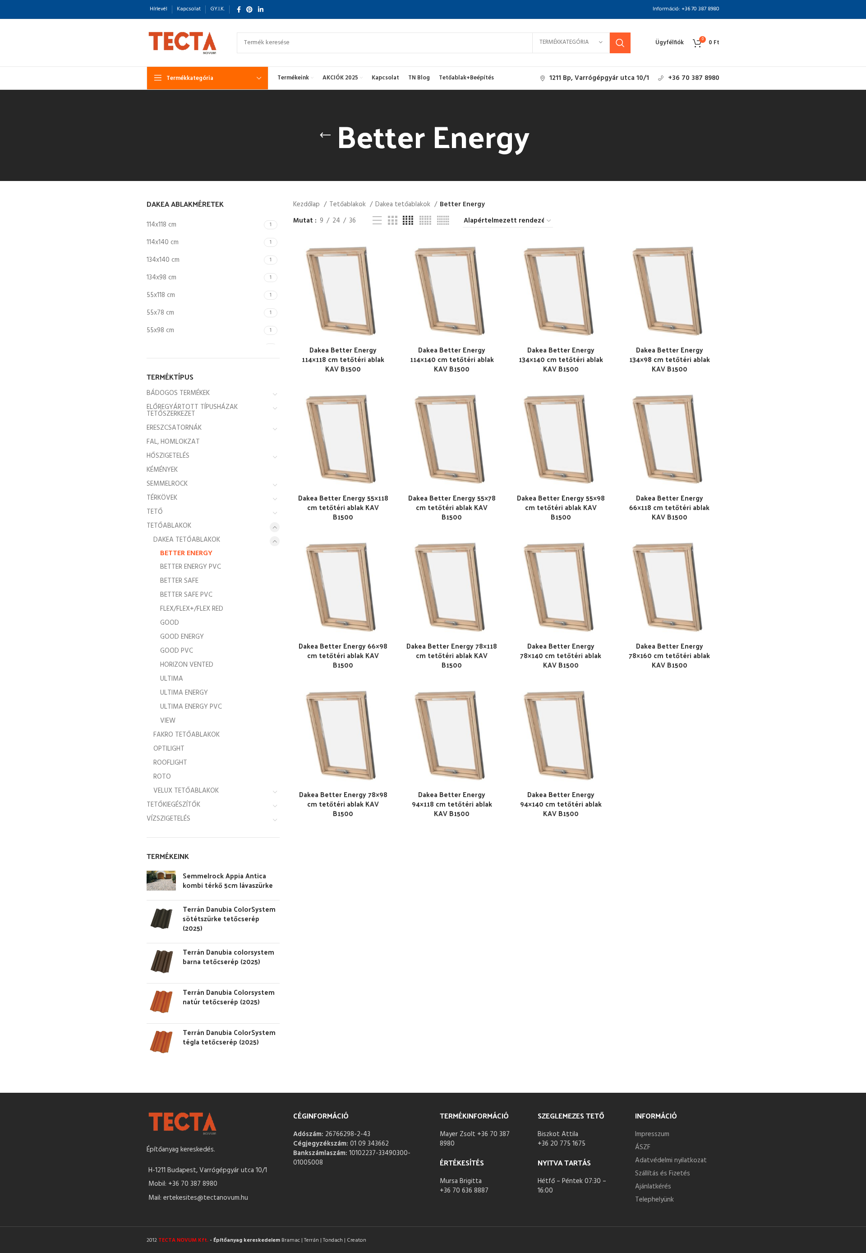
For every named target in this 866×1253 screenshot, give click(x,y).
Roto (162, 776)
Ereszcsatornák (174, 427)
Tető (155, 511)
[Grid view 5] (425, 220)
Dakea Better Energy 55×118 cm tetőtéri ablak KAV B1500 (343, 507)
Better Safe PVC (186, 594)
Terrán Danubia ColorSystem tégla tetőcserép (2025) (229, 1036)
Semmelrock (167, 483)
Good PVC (176, 650)
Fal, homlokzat (173, 441)
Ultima (171, 678)
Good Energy (182, 636)
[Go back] (325, 135)
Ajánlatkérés (653, 1186)
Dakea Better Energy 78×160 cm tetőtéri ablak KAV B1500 (669, 655)
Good (169, 622)
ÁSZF (642, 1147)
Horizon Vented (186, 664)
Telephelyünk (654, 1199)
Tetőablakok (169, 525)
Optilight (168, 748)
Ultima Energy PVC (191, 706)
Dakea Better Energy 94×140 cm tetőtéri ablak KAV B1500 (561, 803)
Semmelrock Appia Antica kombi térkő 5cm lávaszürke (228, 880)
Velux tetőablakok (186, 790)
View (167, 720)
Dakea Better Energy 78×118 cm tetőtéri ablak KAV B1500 (451, 655)
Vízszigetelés (168, 818)
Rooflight (170, 762)
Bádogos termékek (178, 393)
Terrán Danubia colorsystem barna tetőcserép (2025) (228, 956)
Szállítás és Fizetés (662, 1173)
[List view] (377, 220)
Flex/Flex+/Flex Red (191, 608)
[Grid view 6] (443, 220)
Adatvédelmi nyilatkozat (671, 1160)
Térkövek (162, 497)
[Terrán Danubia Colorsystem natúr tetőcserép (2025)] (161, 1001)
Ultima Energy (184, 692)
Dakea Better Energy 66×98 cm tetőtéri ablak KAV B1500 (343, 655)
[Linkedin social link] (260, 9)
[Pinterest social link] (249, 9)
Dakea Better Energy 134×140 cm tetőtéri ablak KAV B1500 (561, 359)
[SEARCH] (620, 42)
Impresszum (652, 1134)
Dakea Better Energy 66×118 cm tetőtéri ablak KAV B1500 (669, 507)
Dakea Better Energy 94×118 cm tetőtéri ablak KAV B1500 (452, 803)
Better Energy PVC (190, 567)
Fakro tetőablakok (186, 734)
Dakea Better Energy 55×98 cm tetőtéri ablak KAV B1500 (561, 507)
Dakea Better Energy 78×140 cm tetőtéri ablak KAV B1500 (560, 655)
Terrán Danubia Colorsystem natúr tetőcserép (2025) (229, 996)
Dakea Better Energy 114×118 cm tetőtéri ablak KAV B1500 (343, 359)
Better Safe (179, 580)
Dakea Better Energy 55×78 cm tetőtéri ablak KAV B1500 (452, 507)
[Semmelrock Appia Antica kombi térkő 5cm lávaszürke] (161, 882)
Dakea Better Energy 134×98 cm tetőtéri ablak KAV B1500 (669, 359)
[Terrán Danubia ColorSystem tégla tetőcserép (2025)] (161, 1042)
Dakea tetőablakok (186, 539)
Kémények (162, 469)
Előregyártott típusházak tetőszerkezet (192, 410)
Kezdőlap (307, 204)
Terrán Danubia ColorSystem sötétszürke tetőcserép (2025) (229, 918)
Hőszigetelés (168, 455)
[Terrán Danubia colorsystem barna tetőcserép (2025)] (161, 961)
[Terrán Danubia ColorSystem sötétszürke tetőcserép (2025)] (161, 920)
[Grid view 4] (408, 220)
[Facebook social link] (239, 9)
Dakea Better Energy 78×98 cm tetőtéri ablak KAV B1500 (343, 803)
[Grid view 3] (392, 220)
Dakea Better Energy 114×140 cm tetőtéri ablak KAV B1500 (452, 359)
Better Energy (186, 553)
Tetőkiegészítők (173, 804)
